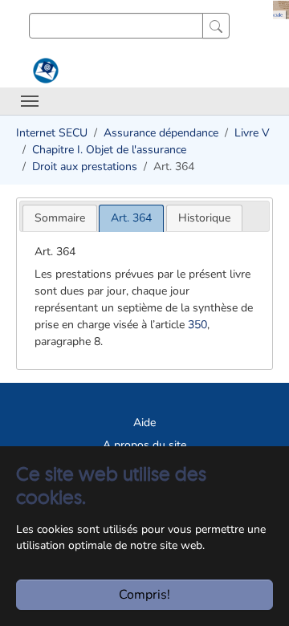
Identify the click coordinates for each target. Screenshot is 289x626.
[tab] (59, 218)
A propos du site (144, 445)
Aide (144, 422)
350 (197, 324)
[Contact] (44, 70)
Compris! (144, 595)
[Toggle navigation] (29, 101)
